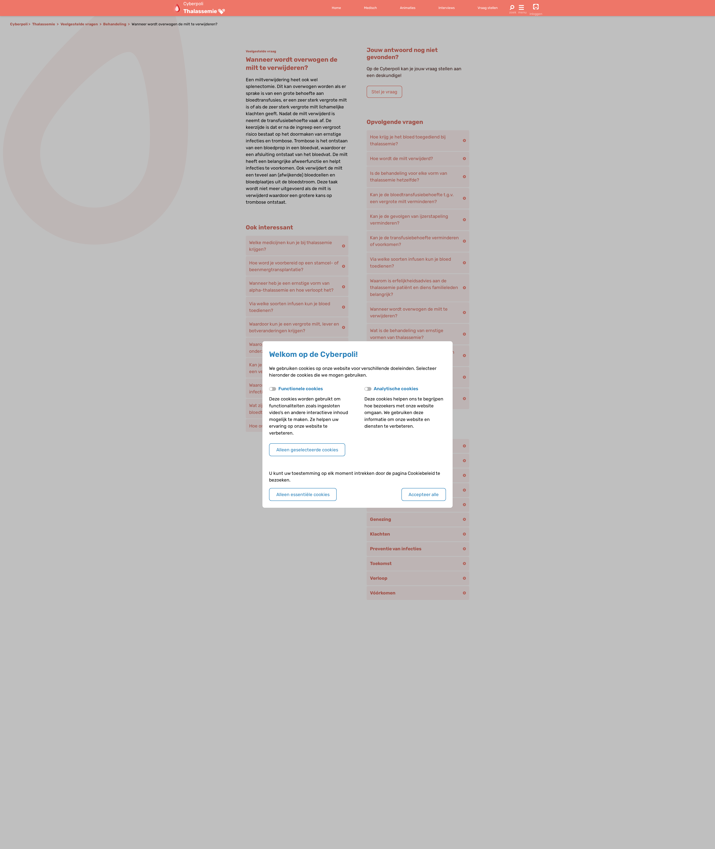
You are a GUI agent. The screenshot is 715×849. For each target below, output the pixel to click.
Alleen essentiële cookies (303, 494)
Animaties (407, 8)
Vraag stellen (488, 8)
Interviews (446, 8)
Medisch (370, 8)
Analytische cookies (396, 388)
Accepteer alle (424, 494)
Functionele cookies (300, 388)
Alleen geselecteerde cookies (307, 449)
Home (336, 8)
